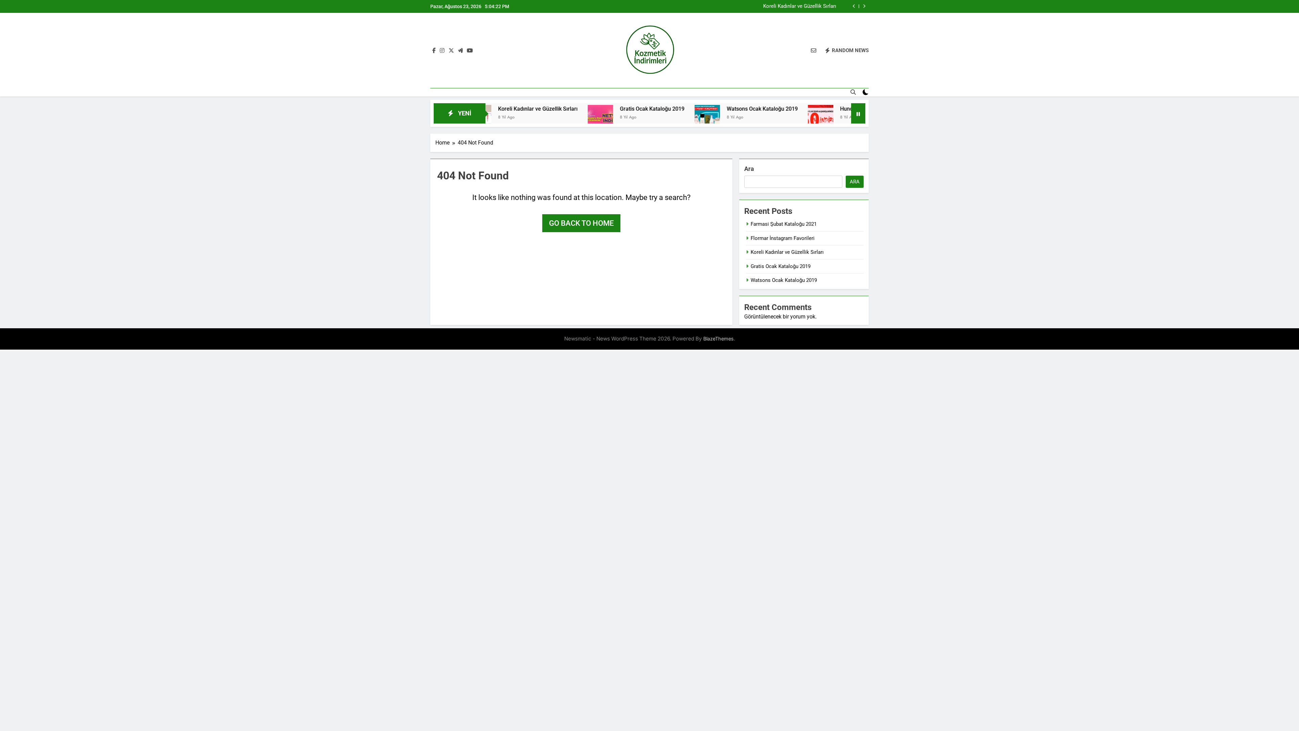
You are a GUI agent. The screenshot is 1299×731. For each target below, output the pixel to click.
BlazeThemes (718, 338)
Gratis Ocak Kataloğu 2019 (620, 109)
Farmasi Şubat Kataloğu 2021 (784, 224)
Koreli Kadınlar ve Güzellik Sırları (799, 6)
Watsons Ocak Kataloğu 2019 (730, 109)
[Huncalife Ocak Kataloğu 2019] (788, 117)
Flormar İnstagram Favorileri (783, 238)
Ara (749, 168)
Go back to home (581, 223)
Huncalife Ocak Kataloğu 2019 (844, 109)
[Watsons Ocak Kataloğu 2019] (675, 117)
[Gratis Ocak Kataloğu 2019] (568, 117)
